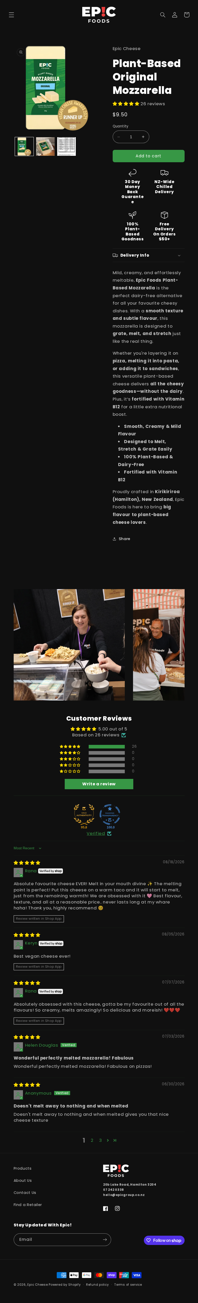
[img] (27, 863)
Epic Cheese (37, 1285)
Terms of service (128, 1285)
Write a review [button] (99, 784)
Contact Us (25, 1192)
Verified (96, 833)
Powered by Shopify (65, 1285)
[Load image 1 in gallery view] (24, 146)
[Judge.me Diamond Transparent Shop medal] (110, 814)
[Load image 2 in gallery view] (45, 146)
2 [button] (92, 1140)
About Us (23, 1180)
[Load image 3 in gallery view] (66, 146)
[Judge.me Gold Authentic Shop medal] (84, 814)
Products (23, 1168)
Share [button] (124, 538)
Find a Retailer (28, 1204)
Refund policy (97, 1285)
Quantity (121, 126)
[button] (11, 15)
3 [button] (100, 1140)
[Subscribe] (105, 1239)
